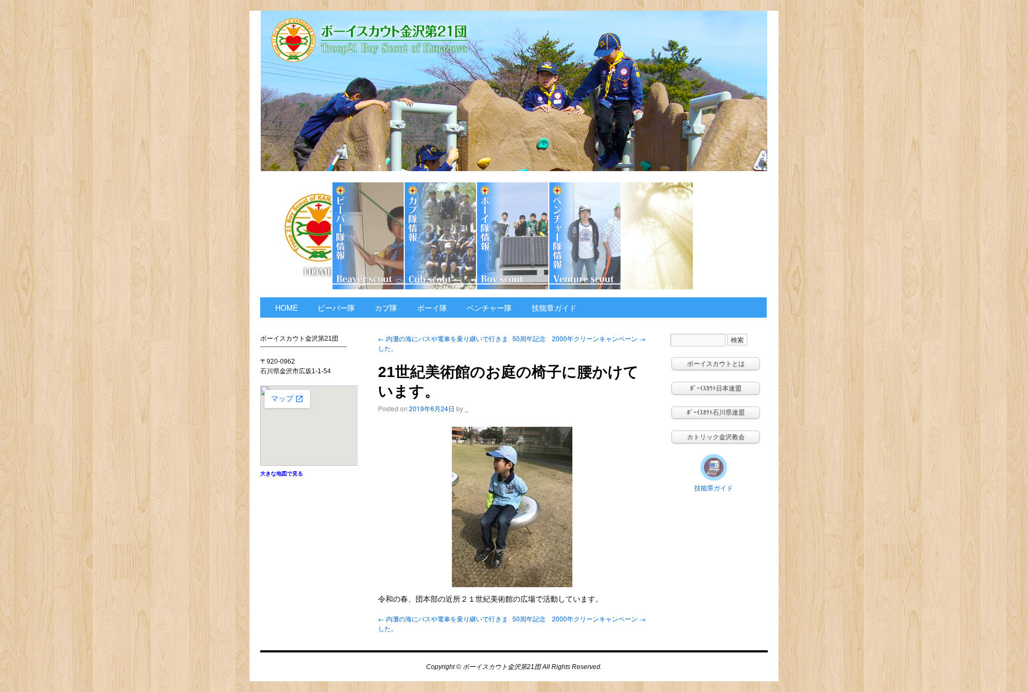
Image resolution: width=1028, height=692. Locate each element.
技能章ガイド (729, 235)
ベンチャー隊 (585, 235)
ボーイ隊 (513, 235)
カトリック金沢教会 (658, 235)
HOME (296, 235)
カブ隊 (441, 235)
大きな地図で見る (281, 473)
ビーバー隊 (368, 235)
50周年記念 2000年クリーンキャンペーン (579, 338)
